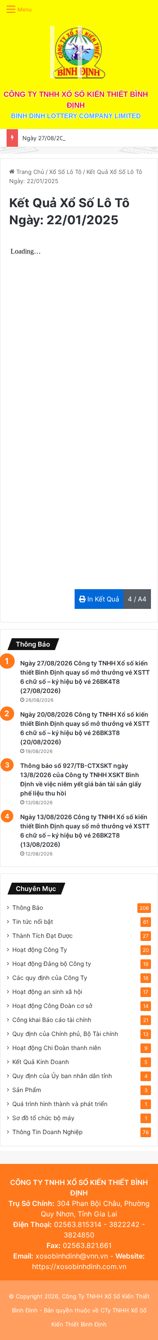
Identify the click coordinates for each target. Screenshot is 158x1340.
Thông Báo (27, 907)
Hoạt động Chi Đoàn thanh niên (56, 1047)
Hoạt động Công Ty (39, 949)
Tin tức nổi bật (32, 921)
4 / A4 (137, 599)
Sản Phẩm (26, 1089)
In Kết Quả (102, 599)
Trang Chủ (29, 171)
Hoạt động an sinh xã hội (47, 991)
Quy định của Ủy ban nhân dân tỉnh (62, 1075)
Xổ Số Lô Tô (65, 171)
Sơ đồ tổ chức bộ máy (43, 1117)
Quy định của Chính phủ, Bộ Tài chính (65, 1033)
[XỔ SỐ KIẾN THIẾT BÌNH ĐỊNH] (79, 52)
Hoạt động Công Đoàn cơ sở (52, 1005)
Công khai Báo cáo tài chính (51, 1019)
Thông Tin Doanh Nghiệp (47, 1131)
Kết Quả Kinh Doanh (40, 1061)
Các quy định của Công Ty (49, 977)
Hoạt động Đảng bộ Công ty (51, 963)
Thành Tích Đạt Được (42, 935)
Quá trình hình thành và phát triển (60, 1103)
